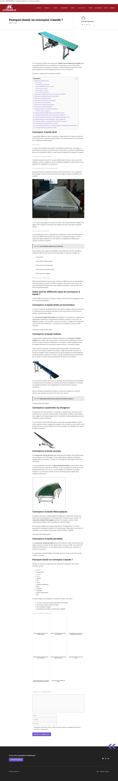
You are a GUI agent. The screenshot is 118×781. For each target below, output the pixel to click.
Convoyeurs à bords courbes (42, 102)
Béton (38, 570)
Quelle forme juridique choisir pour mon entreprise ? (50, 115)
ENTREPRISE (10, 1)
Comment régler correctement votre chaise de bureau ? (51, 121)
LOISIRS (55, 7)
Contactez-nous (16, 759)
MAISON (39, 7)
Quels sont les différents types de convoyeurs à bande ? (50, 94)
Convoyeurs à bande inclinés (42, 98)
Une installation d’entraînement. (45, 86)
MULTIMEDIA (98, 7)
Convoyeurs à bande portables (43, 107)
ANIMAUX (112, 7)
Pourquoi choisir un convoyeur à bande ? (46, 109)
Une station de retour (42, 90)
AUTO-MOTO (81, 7)
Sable (38, 576)
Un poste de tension (42, 88)
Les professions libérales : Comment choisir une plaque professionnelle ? (56, 125)
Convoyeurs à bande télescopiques (44, 104)
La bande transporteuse (43, 84)
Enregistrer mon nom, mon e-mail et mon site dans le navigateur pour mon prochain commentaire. (57, 728)
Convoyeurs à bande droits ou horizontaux (46, 96)
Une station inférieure (43, 92)
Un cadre (39, 82)
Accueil (2, 1)
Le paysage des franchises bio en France (46, 123)
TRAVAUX (47, 7)
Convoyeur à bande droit (41, 81)
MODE (72, 7)
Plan (97, 771)
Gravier (38, 574)
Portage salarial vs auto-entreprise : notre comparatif (50, 119)
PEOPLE (106, 7)
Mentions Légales (104, 771)
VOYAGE (91, 7)
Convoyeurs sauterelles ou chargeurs (45, 100)
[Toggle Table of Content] (75, 78)
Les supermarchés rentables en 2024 (45, 127)
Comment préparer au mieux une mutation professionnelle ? (52, 117)
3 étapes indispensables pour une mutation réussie (50, 113)
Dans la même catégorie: (43, 111)
